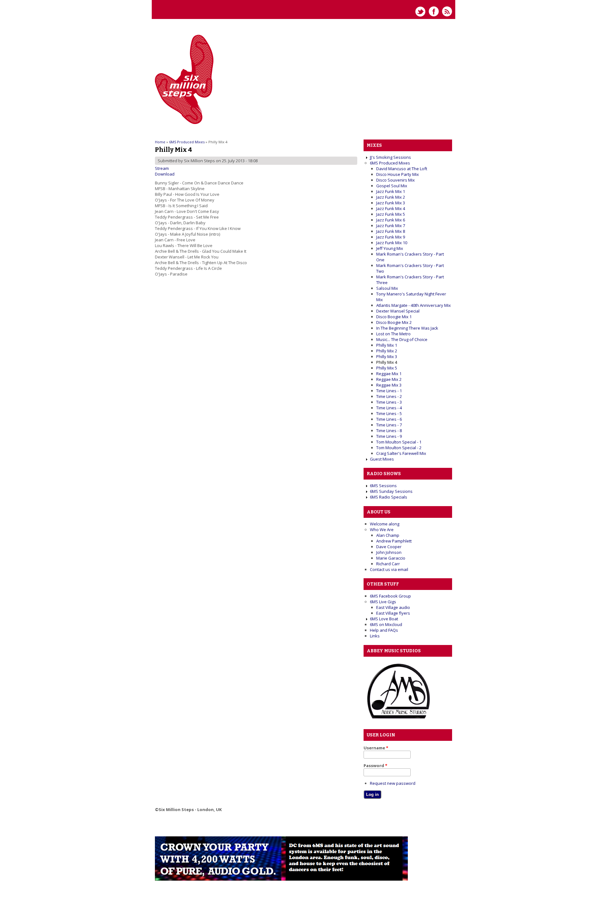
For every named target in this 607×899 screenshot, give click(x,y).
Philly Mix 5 (386, 368)
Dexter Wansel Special (398, 311)
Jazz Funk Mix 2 (390, 197)
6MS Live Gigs (383, 601)
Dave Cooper (389, 546)
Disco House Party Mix (397, 174)
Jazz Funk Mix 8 (390, 231)
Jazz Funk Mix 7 (390, 225)
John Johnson (389, 552)
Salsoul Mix (387, 288)
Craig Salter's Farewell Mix (401, 453)
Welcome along (384, 524)
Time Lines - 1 (389, 391)
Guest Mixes (382, 459)
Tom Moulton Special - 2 (398, 447)
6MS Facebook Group (390, 596)
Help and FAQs (384, 630)
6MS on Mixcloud (386, 624)
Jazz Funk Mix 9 (390, 237)
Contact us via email (389, 569)
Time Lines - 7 (389, 425)
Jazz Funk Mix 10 (391, 242)
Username (376, 748)
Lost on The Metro (393, 334)
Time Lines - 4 (389, 408)
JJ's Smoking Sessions (390, 157)
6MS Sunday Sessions (391, 491)
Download (165, 174)
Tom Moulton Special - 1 (398, 442)
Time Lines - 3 (389, 402)
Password (375, 765)
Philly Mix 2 (386, 351)
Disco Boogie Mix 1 (394, 316)
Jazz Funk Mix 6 (390, 220)
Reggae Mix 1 (389, 373)
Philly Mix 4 (386, 362)
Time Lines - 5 (389, 413)
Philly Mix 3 (386, 356)
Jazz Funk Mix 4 (390, 208)
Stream (162, 168)
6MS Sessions (383, 485)
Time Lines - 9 (389, 436)
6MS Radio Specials (388, 497)
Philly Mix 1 (386, 345)
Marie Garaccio (390, 558)
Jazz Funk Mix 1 (390, 191)
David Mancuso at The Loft (401, 168)
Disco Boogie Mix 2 (394, 322)
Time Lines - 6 (389, 419)
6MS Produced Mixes (187, 142)
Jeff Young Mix (389, 248)
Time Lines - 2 (389, 396)
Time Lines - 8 (389, 430)
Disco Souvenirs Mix (395, 180)
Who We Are (382, 529)
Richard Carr (388, 564)
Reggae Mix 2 (389, 379)
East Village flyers (393, 613)
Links (375, 636)
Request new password (392, 783)
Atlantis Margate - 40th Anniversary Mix (413, 305)
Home (160, 142)
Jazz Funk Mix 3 (390, 203)
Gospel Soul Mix (391, 186)
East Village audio (393, 607)
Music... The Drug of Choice (401, 339)
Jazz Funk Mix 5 (390, 214)
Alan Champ (387, 535)
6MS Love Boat (384, 619)
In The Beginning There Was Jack (407, 328)
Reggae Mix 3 (389, 385)
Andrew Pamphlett (394, 541)
